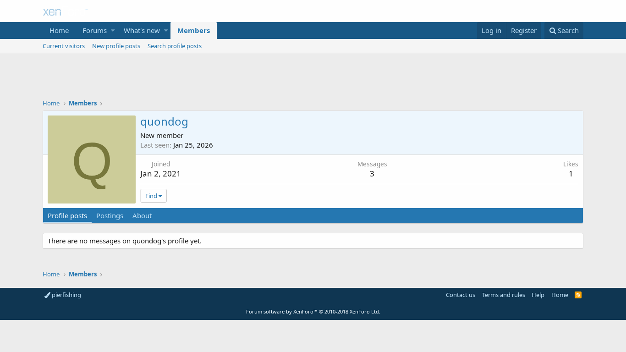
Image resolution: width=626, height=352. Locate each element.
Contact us (460, 295)
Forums (94, 30)
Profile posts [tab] (67, 215)
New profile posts (116, 46)
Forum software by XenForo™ (313, 311)
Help (538, 295)
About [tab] (142, 215)
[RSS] (578, 295)
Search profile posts (175, 46)
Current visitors (64, 46)
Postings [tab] (109, 215)
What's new (142, 30)
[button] (113, 30)
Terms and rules (503, 295)
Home (59, 30)
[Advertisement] (313, 78)
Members (193, 30)
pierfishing (65, 295)
